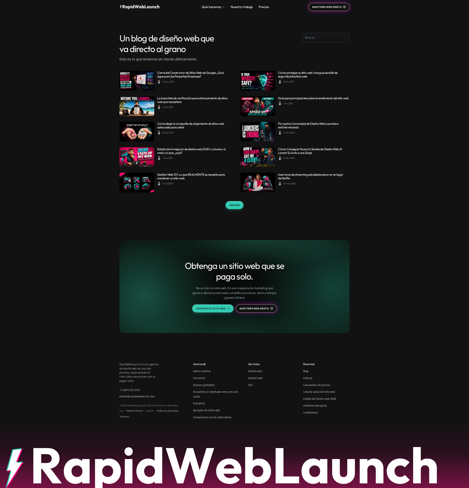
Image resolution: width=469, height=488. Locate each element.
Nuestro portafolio (204, 385)
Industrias (199, 403)
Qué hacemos (211, 7)
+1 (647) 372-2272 (129, 390)
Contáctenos (310, 412)
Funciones (199, 378)
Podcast (307, 378)
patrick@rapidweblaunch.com (137, 396)
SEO (250, 385)
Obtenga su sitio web (210, 308)
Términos (124, 416)
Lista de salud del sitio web (319, 391)
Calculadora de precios (316, 385)
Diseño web (255, 371)
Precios (264, 7)
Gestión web (255, 378)
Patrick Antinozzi (134, 410)
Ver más (234, 205)
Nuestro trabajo (242, 7)
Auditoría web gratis (254, 308)
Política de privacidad (167, 410)
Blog (305, 371)
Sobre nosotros (202, 371)
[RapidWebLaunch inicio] (140, 7)
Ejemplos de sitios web (206, 410)
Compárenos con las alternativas (212, 417)
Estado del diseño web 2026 (319, 398)
